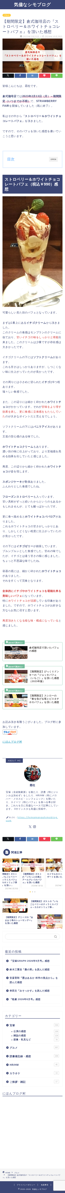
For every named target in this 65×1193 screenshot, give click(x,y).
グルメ (6, 15)
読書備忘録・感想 (34, 1056)
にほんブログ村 (12, 741)
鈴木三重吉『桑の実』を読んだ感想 (30, 969)
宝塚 (34, 1025)
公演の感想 (36, 1031)
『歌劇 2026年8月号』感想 (25, 999)
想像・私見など (36, 1039)
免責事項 (44, 1185)
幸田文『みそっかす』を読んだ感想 (30, 990)
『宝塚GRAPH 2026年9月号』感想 (30, 961)
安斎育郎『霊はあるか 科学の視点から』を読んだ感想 (34, 980)
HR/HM (34, 1064)
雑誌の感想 (36, 1035)
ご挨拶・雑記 (34, 1081)
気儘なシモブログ (32, 4)
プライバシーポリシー (26, 1185)
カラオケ (34, 1073)
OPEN (53, 159)
